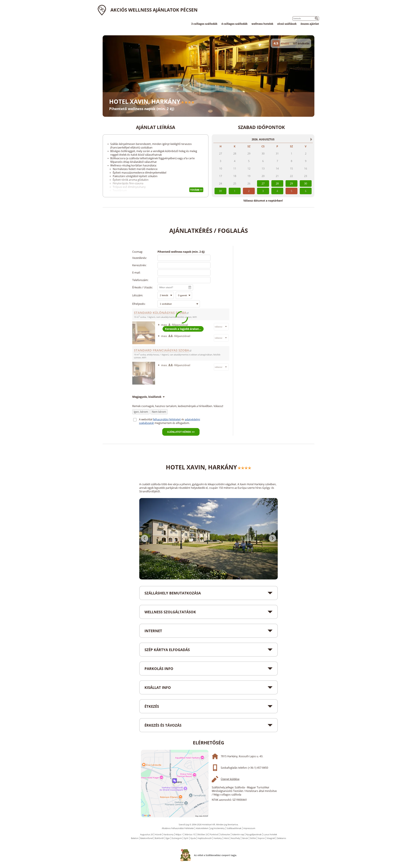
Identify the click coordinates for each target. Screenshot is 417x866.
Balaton (134, 838)
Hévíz (226, 838)
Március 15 (190, 834)
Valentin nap (238, 834)
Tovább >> (196, 189)
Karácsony (169, 834)
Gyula (193, 838)
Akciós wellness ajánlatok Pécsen (154, 10)
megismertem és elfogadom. (172, 423)
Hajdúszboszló (205, 838)
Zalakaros (281, 838)
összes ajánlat (310, 24)
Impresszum (249, 828)
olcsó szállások (287, 24)
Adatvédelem (202, 828)
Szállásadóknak (234, 828)
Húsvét (158, 834)
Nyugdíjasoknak (254, 834)
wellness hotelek (262, 24)
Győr (186, 838)
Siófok (253, 838)
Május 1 (179, 834)
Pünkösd (214, 834)
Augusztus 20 (146, 834)
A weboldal (146, 419)
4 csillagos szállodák (234, 24)
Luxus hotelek (270, 834)
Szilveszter (225, 834)
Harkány (218, 838)
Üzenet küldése (230, 779)
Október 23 (202, 834)
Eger (168, 838)
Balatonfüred (146, 838)
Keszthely (235, 838)
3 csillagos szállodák (204, 24)
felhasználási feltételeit (167, 419)
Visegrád (271, 838)
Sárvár (245, 838)
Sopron (261, 838)
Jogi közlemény (217, 828)
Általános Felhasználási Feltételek (178, 828)
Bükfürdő (159, 838)
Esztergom (177, 838)
